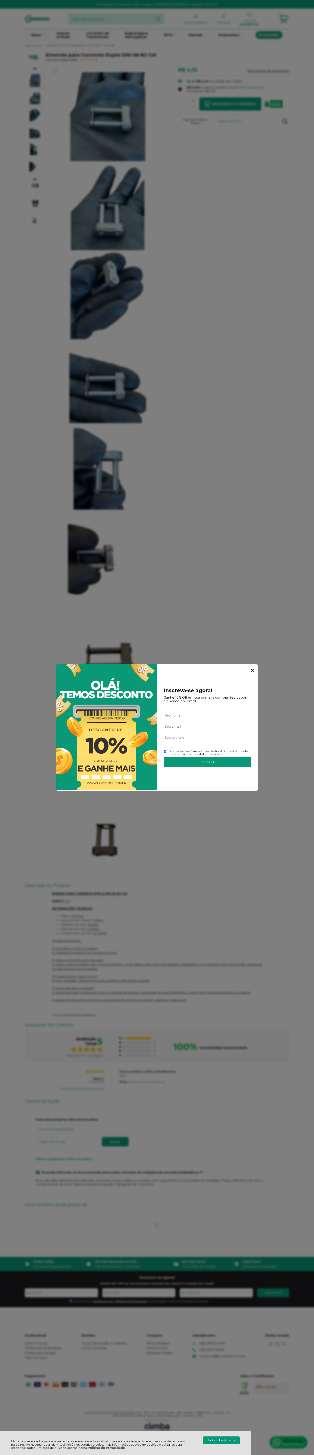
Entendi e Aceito (221, 1440)
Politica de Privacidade (224, 751)
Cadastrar (207, 762)
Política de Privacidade (106, 1447)
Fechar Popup (252, 670)
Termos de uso (199, 751)
